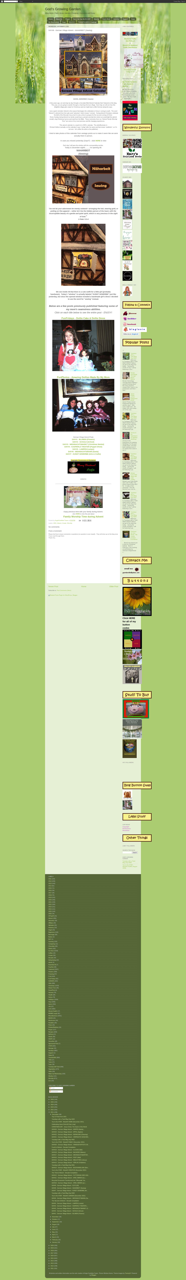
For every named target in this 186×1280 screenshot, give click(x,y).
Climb (50, 948)
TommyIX (128, 1273)
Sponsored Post (53, 1043)
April (53, 1234)
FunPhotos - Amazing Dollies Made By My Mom (83, 377)
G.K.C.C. (72, 22)
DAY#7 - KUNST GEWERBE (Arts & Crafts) (83, 454)
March (54, 1237)
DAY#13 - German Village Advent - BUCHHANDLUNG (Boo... (70, 1167)
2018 (50, 895)
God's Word (106, 19)
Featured (51, 969)
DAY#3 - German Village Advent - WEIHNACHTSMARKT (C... (70, 1208)
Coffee (50, 953)
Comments (54, 1091)
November (55, 1216)
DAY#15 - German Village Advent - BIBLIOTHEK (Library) (69, 1160)
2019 (50, 897)
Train (50, 1064)
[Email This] (83, 520)
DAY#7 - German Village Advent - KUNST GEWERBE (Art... (70, 1190)
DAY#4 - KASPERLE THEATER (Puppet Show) (83, 447)
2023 (50, 906)
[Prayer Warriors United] (132, 683)
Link (49, 1009)
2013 (50, 883)
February (55, 1239)
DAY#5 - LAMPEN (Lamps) (83, 449)
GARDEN (51, 981)
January (54, 1242)
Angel (50, 930)
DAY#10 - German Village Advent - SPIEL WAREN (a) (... (69, 1183)
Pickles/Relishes (53, 1027)
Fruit (49, 976)
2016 (50, 890)
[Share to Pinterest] (90, 520)
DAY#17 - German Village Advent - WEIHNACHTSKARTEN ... (70, 1155)
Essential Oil (52, 964)
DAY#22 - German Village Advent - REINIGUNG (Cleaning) (70, 1134)
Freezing (51, 974)
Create (64, 523)
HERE (98, 141)
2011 (49, 879)
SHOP (50, 1039)
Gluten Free (52, 988)
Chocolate (51, 946)
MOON (50, 1018)
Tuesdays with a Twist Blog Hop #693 (133, 416)
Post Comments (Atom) (64, 590)
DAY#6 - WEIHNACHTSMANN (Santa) (83, 452)
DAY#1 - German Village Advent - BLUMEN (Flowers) (68, 1213)
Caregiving (51, 944)
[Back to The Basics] (132, 663)
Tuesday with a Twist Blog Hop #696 (129, 861)
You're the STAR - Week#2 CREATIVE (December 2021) (69, 1170)
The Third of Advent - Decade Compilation (65, 1172)
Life (49, 1006)
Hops (64, 22)
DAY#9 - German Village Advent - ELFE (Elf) (65, 1185)
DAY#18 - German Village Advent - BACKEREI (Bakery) (69, 1152)
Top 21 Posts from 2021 (59, 1116)
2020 (50, 899)
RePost (50, 1034)
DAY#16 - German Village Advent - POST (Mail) (66, 1157)
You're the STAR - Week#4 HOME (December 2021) (68, 1122)
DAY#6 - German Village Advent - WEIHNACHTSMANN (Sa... (70, 1198)
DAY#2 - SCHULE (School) (83, 442)
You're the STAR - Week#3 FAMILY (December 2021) (68, 1142)
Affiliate (50, 923)
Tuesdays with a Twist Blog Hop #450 (63, 1193)
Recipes (50, 1032)
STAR (50, 1046)
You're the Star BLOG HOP (81, 19)
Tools (50, 1062)
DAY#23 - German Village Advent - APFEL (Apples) (67, 1132)
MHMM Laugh (52, 1013)
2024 (50, 909)
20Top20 (51, 916)
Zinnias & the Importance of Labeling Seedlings (133, 436)
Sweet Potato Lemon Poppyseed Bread (133, 397)
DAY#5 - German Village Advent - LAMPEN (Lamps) (68, 1203)
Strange (50, 1048)
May (53, 1232)
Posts (53, 1088)
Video (50, 1071)
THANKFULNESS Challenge (87, 22)
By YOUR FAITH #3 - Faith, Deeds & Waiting (130, 84)
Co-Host (50, 950)
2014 (50, 886)
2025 (50, 911)
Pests (50, 1025)
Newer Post (53, 586)
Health (50, 995)
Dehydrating (52, 960)
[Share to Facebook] (89, 520)
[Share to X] (87, 520)
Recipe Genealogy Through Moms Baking (133, 376)
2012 (50, 881)
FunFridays (51, 978)
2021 (54, 523)
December (55, 1114)
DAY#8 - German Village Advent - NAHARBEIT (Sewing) (69, 1188)
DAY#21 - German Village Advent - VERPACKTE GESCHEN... (70, 1137)
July (53, 1227)
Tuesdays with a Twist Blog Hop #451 (63, 1165)
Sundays (51, 1050)
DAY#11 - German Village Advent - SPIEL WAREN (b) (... (69, 1178)
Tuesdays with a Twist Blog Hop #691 (133, 495)
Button (50, 937)
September (55, 1222)
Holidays (51, 999)
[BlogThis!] (85, 520)
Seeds (50, 1036)
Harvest (50, 992)
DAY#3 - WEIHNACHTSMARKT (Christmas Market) (83, 444)
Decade (50, 957)
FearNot (50, 967)
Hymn (50, 1004)
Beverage (51, 934)
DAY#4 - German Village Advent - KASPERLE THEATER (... (70, 1206)
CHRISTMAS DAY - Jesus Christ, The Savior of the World (69, 1127)
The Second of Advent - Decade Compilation (65, 1201)
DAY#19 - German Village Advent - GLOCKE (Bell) (67, 1150)
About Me (59, 19)
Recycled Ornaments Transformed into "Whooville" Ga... (69, 1180)
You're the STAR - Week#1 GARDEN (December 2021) (68, 1195)
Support (125, 19)
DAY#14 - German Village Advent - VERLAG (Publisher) (69, 1162)
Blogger (93, 1275)
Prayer (67, 19)
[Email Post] (79, 520)
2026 (50, 913)
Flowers (50, 971)
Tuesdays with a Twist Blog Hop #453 (63, 1119)
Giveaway (51, 985)
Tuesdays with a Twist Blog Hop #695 (133, 456)
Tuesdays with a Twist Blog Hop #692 (133, 356)
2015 (50, 888)
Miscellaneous (52, 1015)
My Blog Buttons (53, 22)
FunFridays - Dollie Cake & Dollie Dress (83, 318)
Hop (49, 1002)
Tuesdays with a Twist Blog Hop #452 (63, 1139)
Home (51, 19)
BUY (49, 939)
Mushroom (51, 1020)
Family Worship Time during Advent (83, 516)
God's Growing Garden (63, 9)
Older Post (113, 586)
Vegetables (51, 1069)
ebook (50, 962)
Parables (51, 1022)
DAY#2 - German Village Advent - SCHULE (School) (67, 1211)
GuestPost (51, 990)
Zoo (49, 1080)
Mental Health (52, 1011)
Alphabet (51, 925)
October (54, 1219)
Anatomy (51, 927)
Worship (96, 19)
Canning (51, 941)
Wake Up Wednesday (55, 1073)
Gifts (49, 983)
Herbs (50, 997)
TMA (49, 1060)
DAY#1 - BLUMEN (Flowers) (83, 439)
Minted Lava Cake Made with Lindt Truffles (133, 476)
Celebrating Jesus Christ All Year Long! (64, 1124)
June (54, 1229)
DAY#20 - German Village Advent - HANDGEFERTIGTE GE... (70, 1144)
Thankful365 (52, 1057)
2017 (50, 893)
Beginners (51, 932)
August (54, 1224)
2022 (50, 904)
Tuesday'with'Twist (54, 1066)
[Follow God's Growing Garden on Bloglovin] (131, 335)
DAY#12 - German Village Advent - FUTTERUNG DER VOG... (70, 1175)
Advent (59, 523)
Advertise (116, 19)
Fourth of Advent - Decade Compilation (64, 1147)
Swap (133, 19)
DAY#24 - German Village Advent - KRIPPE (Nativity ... (68, 1129)
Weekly (50, 1076)
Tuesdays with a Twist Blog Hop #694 (133, 514)
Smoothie (51, 1041)
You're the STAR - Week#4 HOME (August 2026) (130, 866)
